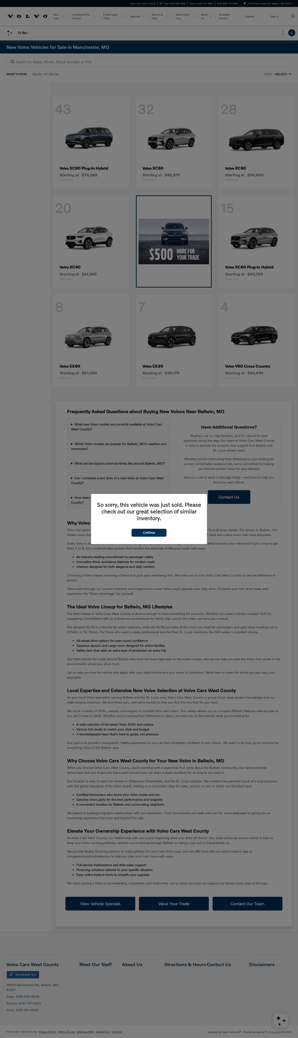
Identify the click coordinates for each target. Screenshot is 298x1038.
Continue (149, 532)
